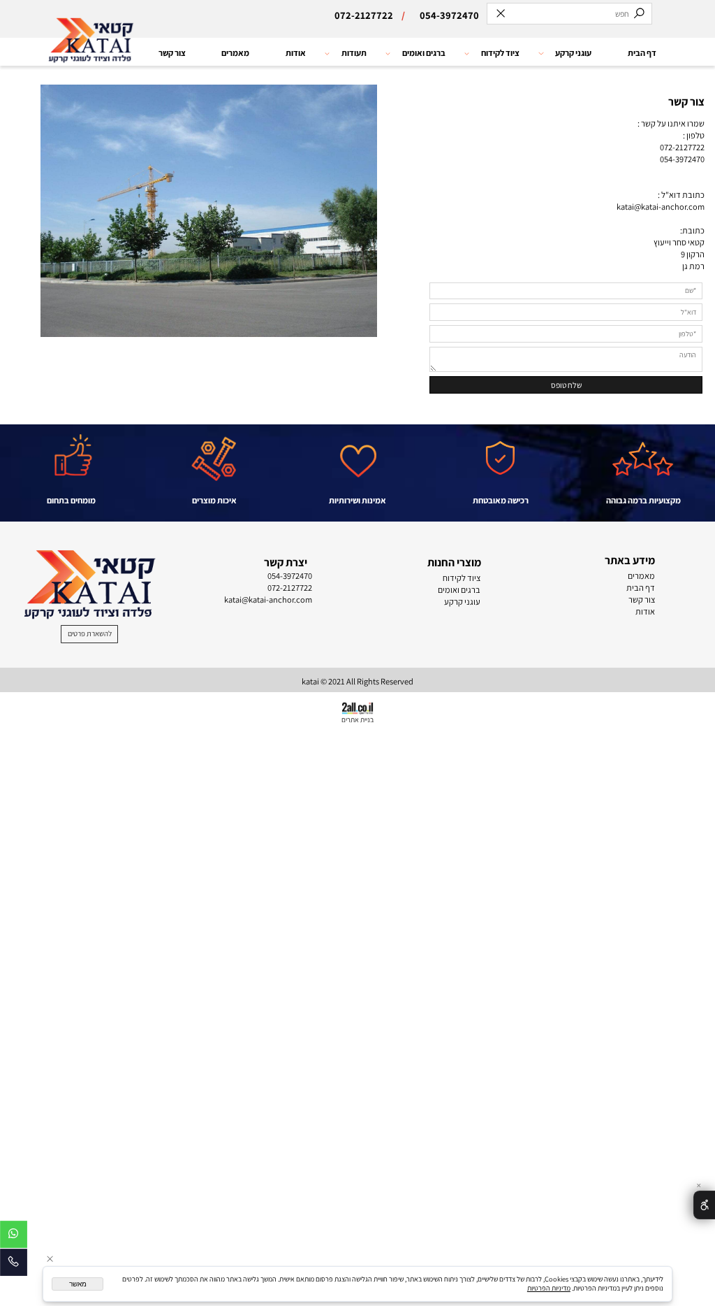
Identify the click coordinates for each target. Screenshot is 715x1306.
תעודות (354, 53)
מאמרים (235, 53)
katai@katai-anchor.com (661, 207)
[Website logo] (90, 53)
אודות (296, 53)
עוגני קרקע (573, 53)
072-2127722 (682, 147)
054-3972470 (682, 159)
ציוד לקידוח (500, 53)
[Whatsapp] (13, 1237)
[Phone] (13, 1264)
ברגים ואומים (423, 53)
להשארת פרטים (90, 633)
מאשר (78, 1284)
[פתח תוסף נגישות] (704, 1205)
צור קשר (172, 53)
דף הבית (642, 53)
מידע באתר (629, 560)
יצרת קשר (285, 562)
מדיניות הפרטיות (548, 1288)
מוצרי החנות (454, 562)
